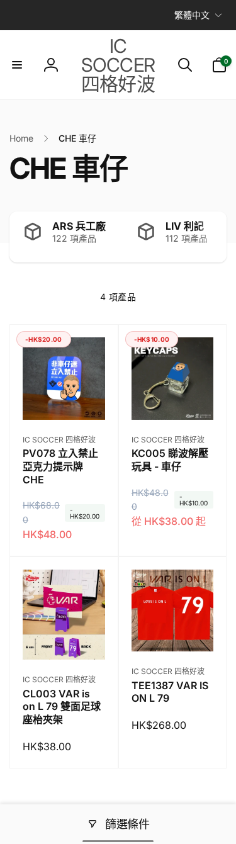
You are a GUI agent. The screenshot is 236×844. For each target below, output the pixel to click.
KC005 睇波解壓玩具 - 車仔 (170, 460)
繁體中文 (192, 14)
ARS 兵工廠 (79, 226)
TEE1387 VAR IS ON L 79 (170, 692)
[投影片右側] (214, 236)
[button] (17, 65)
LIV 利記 (185, 226)
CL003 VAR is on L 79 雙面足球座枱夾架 (62, 706)
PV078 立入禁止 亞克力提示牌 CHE (60, 466)
